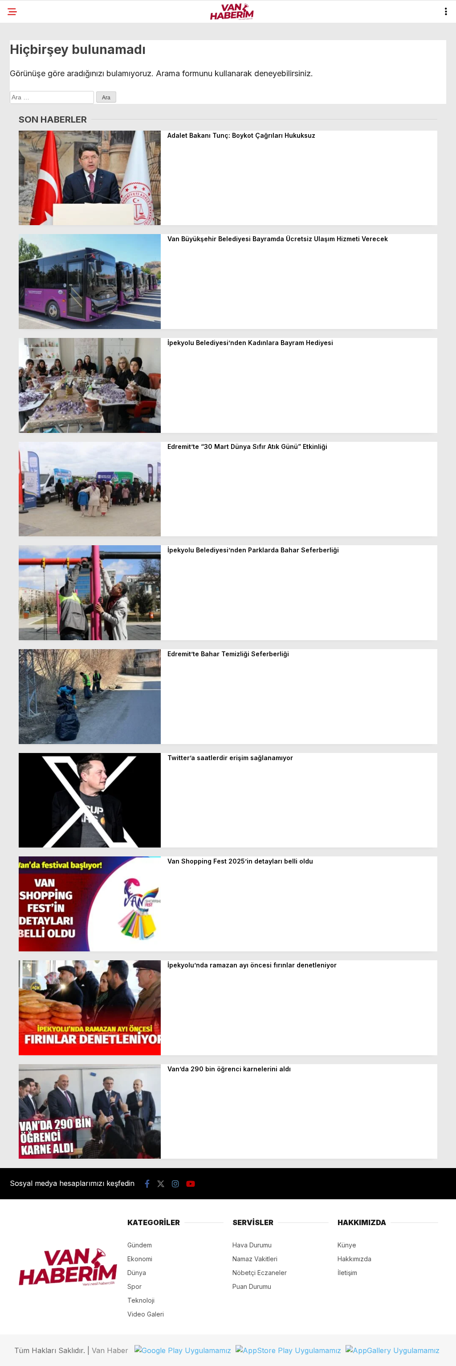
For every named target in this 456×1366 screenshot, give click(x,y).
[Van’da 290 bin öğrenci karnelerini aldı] (90, 1156)
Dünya (136, 1272)
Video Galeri (145, 1314)
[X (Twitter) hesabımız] (161, 1184)
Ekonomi (139, 1259)
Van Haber (110, 1350)
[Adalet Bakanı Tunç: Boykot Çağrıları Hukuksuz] (90, 222)
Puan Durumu (251, 1286)
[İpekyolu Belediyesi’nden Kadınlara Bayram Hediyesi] (90, 430)
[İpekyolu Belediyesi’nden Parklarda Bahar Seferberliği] (90, 638)
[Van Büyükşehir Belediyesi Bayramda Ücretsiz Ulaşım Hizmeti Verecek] (90, 326)
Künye (347, 1245)
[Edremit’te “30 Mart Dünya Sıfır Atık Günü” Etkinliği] (90, 534)
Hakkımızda (354, 1259)
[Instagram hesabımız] (175, 1184)
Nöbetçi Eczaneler (259, 1272)
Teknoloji (141, 1300)
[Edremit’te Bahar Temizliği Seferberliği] (90, 741)
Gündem (139, 1245)
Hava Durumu (252, 1245)
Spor (134, 1286)
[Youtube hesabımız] (190, 1184)
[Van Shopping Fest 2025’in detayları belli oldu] (90, 949)
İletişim (347, 1272)
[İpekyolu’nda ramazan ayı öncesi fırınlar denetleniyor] (90, 1053)
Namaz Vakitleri (254, 1259)
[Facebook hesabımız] (147, 1184)
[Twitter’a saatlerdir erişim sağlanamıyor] (90, 845)
